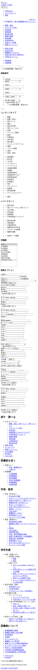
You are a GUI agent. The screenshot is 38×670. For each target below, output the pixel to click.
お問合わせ (9, 11)
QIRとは (16, 604)
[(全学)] (9, 244)
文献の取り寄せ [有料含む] (14, 55)
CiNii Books (9, 50)
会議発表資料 (12, 168)
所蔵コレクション (11, 45)
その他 (9, 161)
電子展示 (8, 454)
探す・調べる (14, 21)
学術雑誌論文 (12, 177)
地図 (9, 146)
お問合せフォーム (11, 57)
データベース (10, 447)
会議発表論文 (12, 172)
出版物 (7, 637)
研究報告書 (11, 190)
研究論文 (10, 179)
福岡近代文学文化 (13, 227)
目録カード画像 (10, 42)
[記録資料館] (9, 256)
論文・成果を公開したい (22, 606)
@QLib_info (9, 655)
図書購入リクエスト (12, 52)
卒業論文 (10, 137)
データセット (12, 163)
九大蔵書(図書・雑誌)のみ (12, 69)
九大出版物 (9, 452)
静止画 (9, 159)
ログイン (4, 7)
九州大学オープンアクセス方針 (24, 599)
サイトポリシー (10, 13)
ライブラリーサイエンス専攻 (15, 645)
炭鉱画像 (8, 38)
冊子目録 (10, 205)
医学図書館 (13, 478)
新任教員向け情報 (15, 522)
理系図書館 (13, 476)
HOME (7, 21)
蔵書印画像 (9, 36)
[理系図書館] (9, 248)
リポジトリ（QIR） (16, 428)
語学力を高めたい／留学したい (20, 500)
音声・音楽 (11, 153)
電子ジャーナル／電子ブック (17, 208)
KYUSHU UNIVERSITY (9, 668)
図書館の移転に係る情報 (14, 632)
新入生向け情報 (14, 496)
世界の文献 (9, 48)
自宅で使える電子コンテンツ (19, 507)
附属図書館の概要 (11, 630)
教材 (9, 135)
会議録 (9, 170)
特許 (9, 184)
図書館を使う (24, 21)
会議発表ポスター (13, 175)
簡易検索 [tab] (8, 60)
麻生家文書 (9, 34)
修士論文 (10, 142)
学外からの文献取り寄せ (22, 578)
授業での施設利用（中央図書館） (21, 536)
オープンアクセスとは (21, 597)
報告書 (9, 188)
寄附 (6, 15)
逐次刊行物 (11, 126)
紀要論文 (10, 181)
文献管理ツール (14, 586)
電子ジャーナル (13, 128)
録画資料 (10, 157)
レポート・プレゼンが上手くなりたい (22, 498)
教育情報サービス (15, 515)
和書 (5, 359)
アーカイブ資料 (13, 133)
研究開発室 (9, 635)
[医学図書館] (9, 250)
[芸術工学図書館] (9, 252)
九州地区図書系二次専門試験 (15, 652)
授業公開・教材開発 (16, 538)
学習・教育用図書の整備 (18, 534)
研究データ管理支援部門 (14, 648)
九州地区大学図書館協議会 (14, 650)
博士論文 (10, 139)
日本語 (3, 5)
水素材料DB (9, 40)
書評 (9, 197)
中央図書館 (13, 474)
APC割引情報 (14, 589)
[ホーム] (4, 2)
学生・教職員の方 (15, 467)
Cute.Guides (9, 456)
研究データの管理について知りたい (22, 619)
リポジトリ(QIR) (11, 27)
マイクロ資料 (12, 148)
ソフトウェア (12, 166)
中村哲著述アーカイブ (15, 217)
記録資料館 (13, 484)
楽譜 (9, 151)
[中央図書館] (9, 246)
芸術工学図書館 (14, 480)
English (9, 5)
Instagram (8, 657)
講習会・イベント (15, 509)
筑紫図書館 (13, 482)
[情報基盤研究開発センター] (9, 260)
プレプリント (12, 186)
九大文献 (10, 210)
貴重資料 (8, 32)
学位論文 (8, 30)
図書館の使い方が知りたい (18, 502)
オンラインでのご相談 (17, 517)
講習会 (11, 528)
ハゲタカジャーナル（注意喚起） (21, 591)
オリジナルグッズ (11, 639)
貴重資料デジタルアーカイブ (19, 432)
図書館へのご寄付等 (12, 641)
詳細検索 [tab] (8, 63)
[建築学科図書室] (9, 258)
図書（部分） (12, 119)
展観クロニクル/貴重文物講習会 (16, 643)
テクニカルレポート (14, 193)
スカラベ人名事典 (13, 229)
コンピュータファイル (15, 144)
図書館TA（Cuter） (16, 513)
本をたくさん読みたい (17, 505)
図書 (9, 117)
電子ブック (11, 121)
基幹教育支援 (14, 532)
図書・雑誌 (9, 25)
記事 (9, 130)
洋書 (10, 359)
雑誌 (9, 124)
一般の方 (12, 469)
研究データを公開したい (18, 621)
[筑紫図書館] (9, 254)
